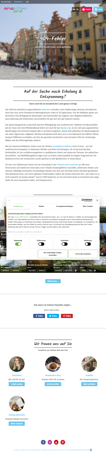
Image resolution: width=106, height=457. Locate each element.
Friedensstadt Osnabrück (67, 164)
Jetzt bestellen (53, 384)
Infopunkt (84, 270)
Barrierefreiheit (80, 450)
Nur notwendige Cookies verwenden (53, 254)
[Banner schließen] (97, 200)
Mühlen (3, 254)
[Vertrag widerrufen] (17, 403)
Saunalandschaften (6, 237)
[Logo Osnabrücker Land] (15, 9)
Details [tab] (41, 206)
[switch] (41, 244)
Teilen (40, 316)
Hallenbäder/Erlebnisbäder (6, 270)
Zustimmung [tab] (18, 206)
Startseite (18, 2)
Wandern (64, 128)
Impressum (18, 450)
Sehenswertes (42, 270)
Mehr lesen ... (53, 281)
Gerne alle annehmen (83, 254)
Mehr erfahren (89, 384)
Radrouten (46, 109)
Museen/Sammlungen (69, 270)
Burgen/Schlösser (32, 270)
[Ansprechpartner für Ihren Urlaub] (89, 364)
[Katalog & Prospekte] (53, 364)
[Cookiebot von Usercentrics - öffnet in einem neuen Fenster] (83, 200)
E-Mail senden (17, 384)
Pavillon (90, 270)
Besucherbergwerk (59, 270)
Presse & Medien (42, 450)
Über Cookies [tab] (88, 206)
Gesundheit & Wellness (62, 146)
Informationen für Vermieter (61, 450)
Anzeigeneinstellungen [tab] (64, 206)
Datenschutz (29, 450)
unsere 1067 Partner (22, 217)
